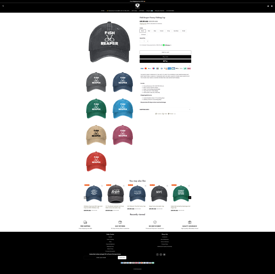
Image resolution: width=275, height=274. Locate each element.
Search (110, 237)
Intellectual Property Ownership (164, 246)
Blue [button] (155, 31)
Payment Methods (110, 244)
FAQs (110, 241)
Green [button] (161, 31)
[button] (3, 6)
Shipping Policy (110, 246)
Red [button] (149, 31)
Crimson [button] (143, 34)
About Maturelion (165, 239)
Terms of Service (165, 241)
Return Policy (110, 249)
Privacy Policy (165, 244)
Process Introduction (110, 251)
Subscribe (122, 257)
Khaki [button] (183, 31)
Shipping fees (143, 23)
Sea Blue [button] (176, 31)
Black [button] (142, 31)
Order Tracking (110, 239)
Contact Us (164, 237)
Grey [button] (168, 31)
